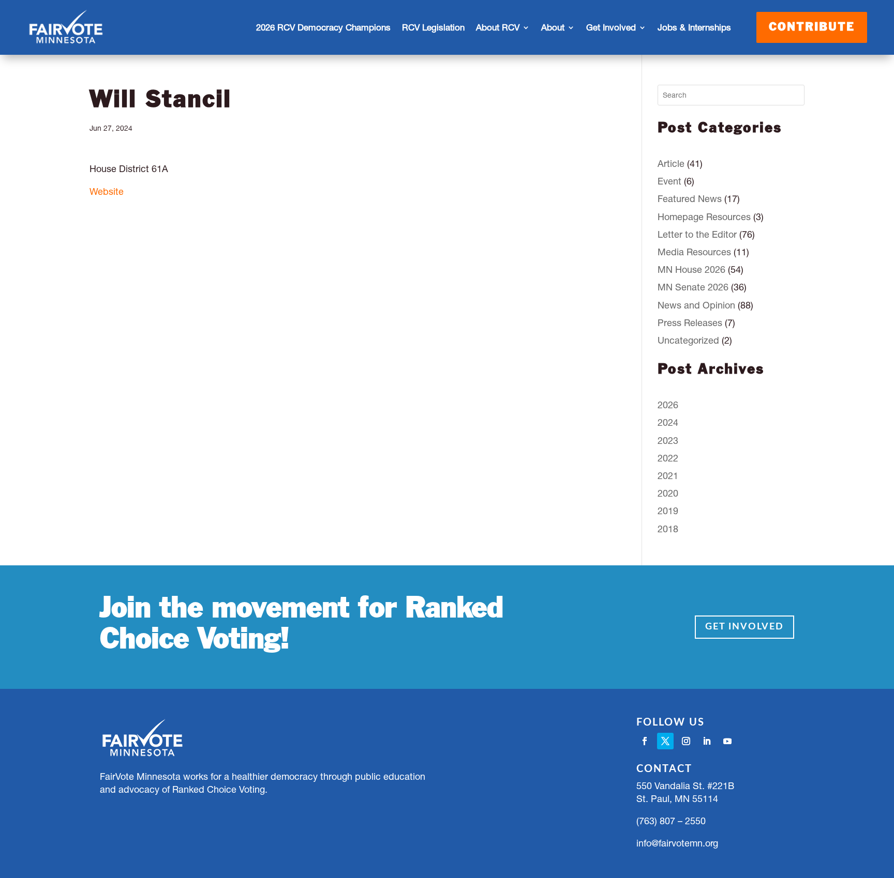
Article (671, 163)
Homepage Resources (704, 216)
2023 (668, 440)
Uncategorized (688, 340)
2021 (668, 475)
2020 (668, 493)
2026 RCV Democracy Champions (323, 27)
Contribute (812, 27)
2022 (668, 458)
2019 (668, 510)
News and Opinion (696, 305)
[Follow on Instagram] (686, 741)
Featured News (690, 198)
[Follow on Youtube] (727, 741)
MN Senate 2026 (693, 287)
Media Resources (694, 252)
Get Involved (744, 626)
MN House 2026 (691, 269)
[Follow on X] (665, 741)
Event (669, 181)
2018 (668, 528)
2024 (668, 422)
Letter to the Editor (697, 234)
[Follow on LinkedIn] (706, 741)
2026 (668, 404)
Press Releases (690, 322)
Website (107, 191)
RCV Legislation (433, 27)
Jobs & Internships (694, 27)
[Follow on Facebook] (644, 741)
